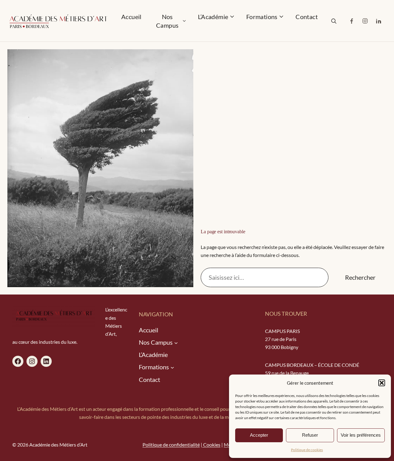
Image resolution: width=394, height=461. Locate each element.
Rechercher (360, 277)
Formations (262, 16)
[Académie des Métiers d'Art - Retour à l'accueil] (58, 23)
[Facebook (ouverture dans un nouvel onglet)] (351, 20)
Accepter (259, 435)
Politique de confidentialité (171, 444)
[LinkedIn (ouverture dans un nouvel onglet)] (378, 20)
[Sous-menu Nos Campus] (176, 342)
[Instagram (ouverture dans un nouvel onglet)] (365, 20)
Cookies (211, 444)
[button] (382, 383)
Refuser (310, 435)
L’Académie (213, 16)
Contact (307, 16)
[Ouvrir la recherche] (334, 21)
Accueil (131, 16)
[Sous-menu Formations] (172, 367)
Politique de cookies (307, 449)
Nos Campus (167, 21)
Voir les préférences (361, 435)
